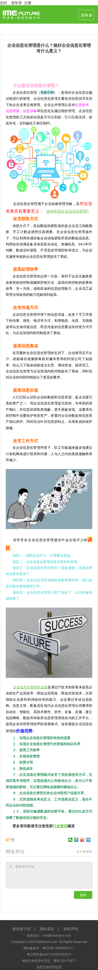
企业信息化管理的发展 (30, 686)
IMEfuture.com (47, 941)
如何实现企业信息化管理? (68, 211)
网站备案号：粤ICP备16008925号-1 (49, 948)
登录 (83, 895)
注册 (27, 2)
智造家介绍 (21, 928)
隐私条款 (47, 928)
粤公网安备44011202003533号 (49, 954)
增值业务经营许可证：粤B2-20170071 (49, 960)
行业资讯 (60, 825)
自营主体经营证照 (49, 966)
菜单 (84, 15)
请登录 (16, 2)
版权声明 (71, 928)
